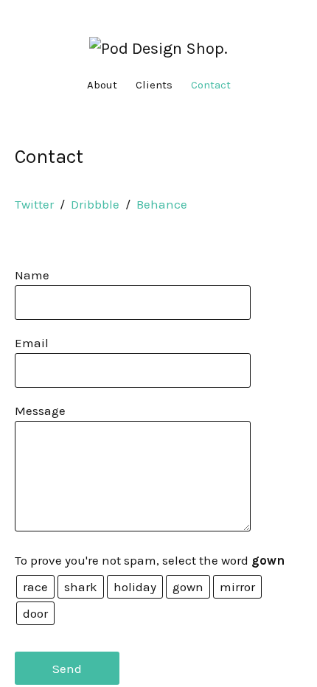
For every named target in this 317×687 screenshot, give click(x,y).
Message (40, 410)
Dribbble (95, 204)
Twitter (34, 204)
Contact (211, 84)
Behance (161, 204)
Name (32, 275)
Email (32, 342)
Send (67, 668)
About (102, 84)
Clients (154, 84)
